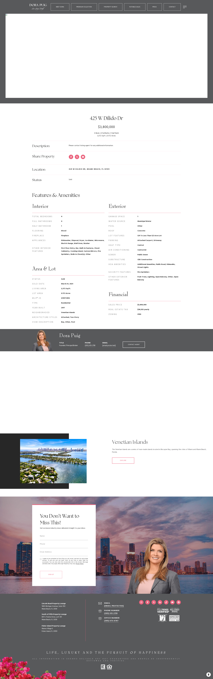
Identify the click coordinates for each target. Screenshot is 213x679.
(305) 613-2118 (90, 345)
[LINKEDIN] (160, 602)
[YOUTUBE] (172, 602)
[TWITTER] (154, 602)
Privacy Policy (80, 564)
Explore (123, 460)
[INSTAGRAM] (141, 602)
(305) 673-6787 (111, 620)
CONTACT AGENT (134, 344)
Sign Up (51, 574)
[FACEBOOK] (147, 602)
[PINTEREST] (178, 602)
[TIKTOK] (166, 602)
